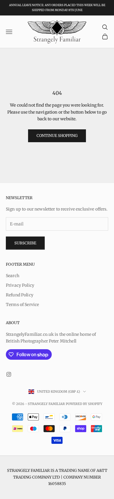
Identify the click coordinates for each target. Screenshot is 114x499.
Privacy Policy (20, 285)
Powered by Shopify (84, 404)
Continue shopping (57, 135)
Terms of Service (22, 304)
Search (12, 275)
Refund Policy (19, 295)
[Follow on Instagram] (9, 374)
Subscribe (25, 243)
